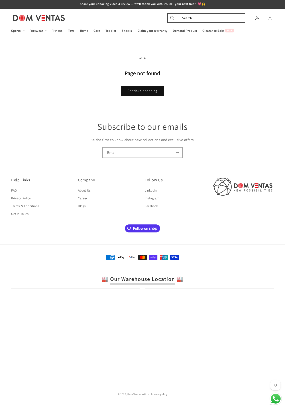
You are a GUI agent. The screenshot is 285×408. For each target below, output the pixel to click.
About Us (84, 190)
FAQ (14, 190)
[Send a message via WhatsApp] (276, 399)
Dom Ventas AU (136, 394)
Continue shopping (142, 90)
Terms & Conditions (25, 206)
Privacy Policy (21, 198)
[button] (17, 30)
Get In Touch (20, 213)
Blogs (82, 206)
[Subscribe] (177, 152)
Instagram (152, 198)
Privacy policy (159, 394)
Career (83, 198)
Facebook (151, 206)
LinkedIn (151, 190)
